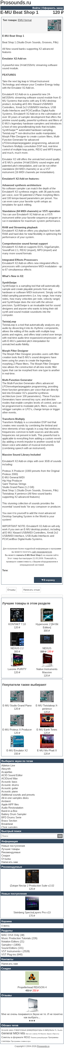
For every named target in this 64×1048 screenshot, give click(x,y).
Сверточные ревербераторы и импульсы (34, 1030)
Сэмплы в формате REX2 (15, 1037)
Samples (6, 944)
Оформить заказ (52, 7)
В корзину (49, 580)
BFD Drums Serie (11, 817)
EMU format (25, 20)
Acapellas (6, 771)
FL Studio (58, 1030)
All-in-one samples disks (15, 797)
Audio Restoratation (12, 807)
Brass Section (9, 820)
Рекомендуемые (10, 852)
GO (60, 836)
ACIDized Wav (9, 778)
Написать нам (9, 862)
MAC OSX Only (10, 935)
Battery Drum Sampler (13, 814)
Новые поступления (13, 845)
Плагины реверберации (39, 1037)
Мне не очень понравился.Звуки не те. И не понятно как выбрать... (32, 1016)
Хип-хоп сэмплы (32, 1034)
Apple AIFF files (10, 804)
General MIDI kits (13, 1033)
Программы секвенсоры (21, 1041)
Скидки (5, 855)
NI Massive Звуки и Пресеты (48, 1034)
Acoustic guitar (9, 788)
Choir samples (9, 827)
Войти (36, 7)
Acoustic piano (9, 791)
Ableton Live (8, 765)
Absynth (6, 768)
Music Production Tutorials (16, 938)
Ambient (6, 801)
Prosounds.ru (43, 1046)
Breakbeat (7, 823)
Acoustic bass (9, 781)
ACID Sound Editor (12, 775)
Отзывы (6, 858)
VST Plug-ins (8, 954)
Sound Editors (9, 947)
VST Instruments (10, 951)
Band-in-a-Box (9, 810)
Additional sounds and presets (18, 794)
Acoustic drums (10, 784)
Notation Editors (10, 941)
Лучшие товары (10, 849)
